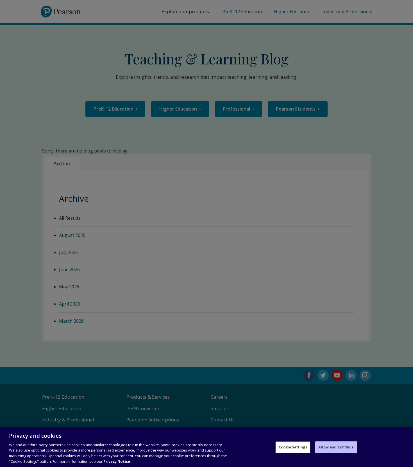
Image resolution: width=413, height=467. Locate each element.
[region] (206, 447)
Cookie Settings (293, 447)
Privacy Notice (116, 461)
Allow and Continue (336, 447)
